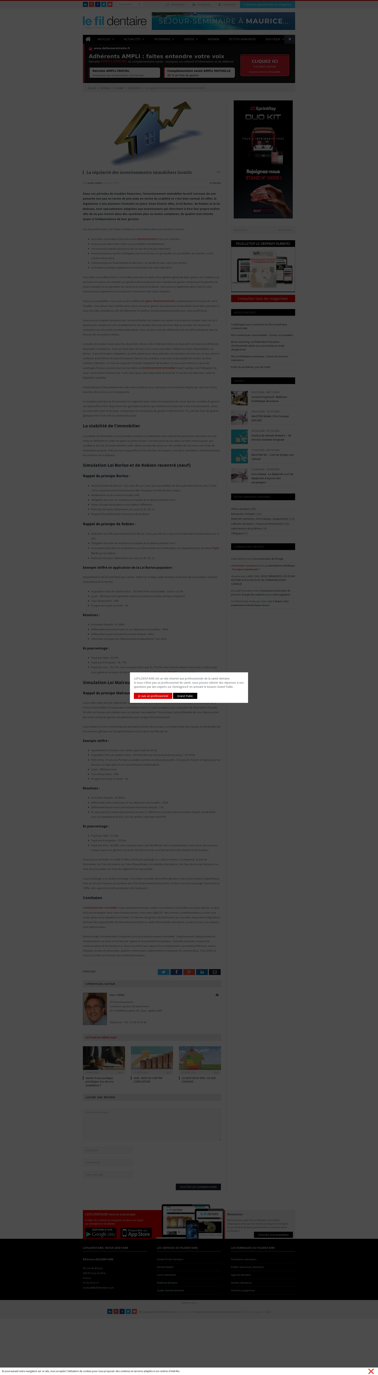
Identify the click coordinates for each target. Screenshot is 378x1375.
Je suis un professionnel (153, 696)
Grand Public (185, 696)
